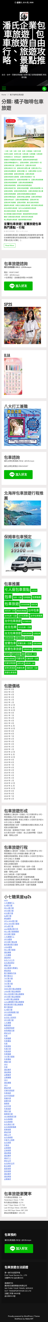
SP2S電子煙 (9, 911)
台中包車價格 (23, 616)
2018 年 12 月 (9, 783)
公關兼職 (7, 1077)
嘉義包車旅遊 (19, 638)
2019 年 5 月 (9, 770)
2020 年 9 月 (9, 731)
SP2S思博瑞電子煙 (11, 1012)
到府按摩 (7, 1171)
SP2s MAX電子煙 (10, 921)
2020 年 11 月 (9, 726)
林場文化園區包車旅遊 (22, 205)
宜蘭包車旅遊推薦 (37, 180)
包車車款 (7, 1046)
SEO (6, 1064)
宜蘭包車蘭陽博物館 (22, 200)
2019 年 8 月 (9, 762)
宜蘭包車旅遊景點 (10, 185)
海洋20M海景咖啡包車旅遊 (27, 208)
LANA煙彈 (8, 947)
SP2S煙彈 (8, 939)
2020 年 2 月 (9, 747)
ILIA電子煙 (8, 905)
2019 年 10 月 (9, 757)
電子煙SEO (8, 976)
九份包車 (34, 590)
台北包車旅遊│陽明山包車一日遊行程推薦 (20, 885)
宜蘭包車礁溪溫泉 (10, 197)
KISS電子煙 (8, 913)
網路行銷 (7, 965)
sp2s (6, 900)
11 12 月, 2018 (22, 231)
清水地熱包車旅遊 (10, 211)
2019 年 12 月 (9, 752)
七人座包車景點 (17, 589)
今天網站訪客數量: (11, 1197)
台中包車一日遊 (11, 616)
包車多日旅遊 (8, 154)
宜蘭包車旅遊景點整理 (24, 185)
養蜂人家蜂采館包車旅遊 (12, 217)
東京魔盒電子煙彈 (11, 945)
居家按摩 (7, 1169)
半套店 (6, 1145)
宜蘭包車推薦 (8, 174)
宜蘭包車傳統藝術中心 (11, 163)
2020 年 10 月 (9, 728)
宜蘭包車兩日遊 (9, 165)
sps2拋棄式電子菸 (11, 929)
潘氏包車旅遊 (10, 231)
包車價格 (27, 597)
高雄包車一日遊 (32, 668)
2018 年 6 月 (9, 799)
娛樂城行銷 (8, 1114)
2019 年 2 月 (9, 778)
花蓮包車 (20, 658)
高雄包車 (21, 668)
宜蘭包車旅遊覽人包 (36, 188)
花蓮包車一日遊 (32, 659)
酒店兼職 (7, 952)
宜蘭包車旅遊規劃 (23, 188)
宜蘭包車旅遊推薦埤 (10, 183)
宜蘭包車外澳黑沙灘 (23, 168)
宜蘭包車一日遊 (25, 643)
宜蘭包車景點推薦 (10, 194)
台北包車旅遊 (13, 633)
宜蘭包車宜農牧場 (10, 171)
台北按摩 (7, 1143)
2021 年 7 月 (9, 715)
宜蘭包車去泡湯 (30, 165)
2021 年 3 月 (9, 723)
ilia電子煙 (7, 916)
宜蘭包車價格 (24, 163)
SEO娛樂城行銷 (10, 1117)
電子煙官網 (8, 1007)
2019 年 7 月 (9, 765)
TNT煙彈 (7, 981)
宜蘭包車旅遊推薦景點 (25, 183)
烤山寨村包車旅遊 (23, 211)
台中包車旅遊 (13, 620)
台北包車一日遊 (24, 627)
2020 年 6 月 (9, 739)
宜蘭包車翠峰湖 (36, 197)
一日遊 (6, 151)
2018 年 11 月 (9, 786)
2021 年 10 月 (9, 710)
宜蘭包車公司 (19, 165)
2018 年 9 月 (9, 791)
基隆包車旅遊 (29, 638)
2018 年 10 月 (9, 788)
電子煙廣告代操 (10, 973)
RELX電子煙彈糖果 (11, 932)
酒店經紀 (7, 958)
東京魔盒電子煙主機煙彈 (13, 1004)
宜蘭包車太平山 (36, 168)
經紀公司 (7, 1033)
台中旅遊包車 (27, 621)
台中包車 (33, 610)
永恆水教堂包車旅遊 (10, 208)
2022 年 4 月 (9, 695)
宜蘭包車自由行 (9, 200)
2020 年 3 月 (9, 744)
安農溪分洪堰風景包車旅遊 (13, 160)
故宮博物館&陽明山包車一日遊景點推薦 (19, 877)
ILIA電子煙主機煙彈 (11, 999)
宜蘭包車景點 (8, 191)
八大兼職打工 (9, 903)
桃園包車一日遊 (31, 654)
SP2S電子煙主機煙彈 (12, 997)
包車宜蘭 (25, 154)
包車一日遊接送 (27, 151)
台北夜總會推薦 (10, 1127)
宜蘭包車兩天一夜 (36, 163)
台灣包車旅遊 (9, 638)
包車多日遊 (17, 154)
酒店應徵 (7, 1072)
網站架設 (7, 971)
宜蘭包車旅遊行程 (10, 188)
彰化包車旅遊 (37, 649)
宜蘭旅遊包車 (27, 649)
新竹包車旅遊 (16, 654)
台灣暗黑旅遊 (9, 1028)
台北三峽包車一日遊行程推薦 (15, 874)
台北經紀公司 (9, 1163)
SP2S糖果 (8, 1015)
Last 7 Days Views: (11, 1205)
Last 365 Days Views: (12, 1210)
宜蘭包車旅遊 (29, 174)
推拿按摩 (7, 1025)
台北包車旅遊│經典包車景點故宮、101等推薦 (21, 880)
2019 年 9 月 (9, 760)
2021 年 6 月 (9, 718)
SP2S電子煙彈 (9, 934)
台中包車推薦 (36, 616)
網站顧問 (7, 919)
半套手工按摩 (9, 1140)
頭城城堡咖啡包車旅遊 (30, 214)
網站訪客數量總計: (11, 1213)
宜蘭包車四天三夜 (10, 168)
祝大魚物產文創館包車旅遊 (13, 214)
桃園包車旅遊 (9, 659)
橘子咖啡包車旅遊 (37, 205)
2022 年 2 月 (9, 700)
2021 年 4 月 (9, 721)
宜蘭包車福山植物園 (23, 197)
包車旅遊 (39, 154)
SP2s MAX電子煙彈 (11, 924)
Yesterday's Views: (11, 1200)
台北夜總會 (8, 1119)
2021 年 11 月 (9, 708)
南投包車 (34, 604)
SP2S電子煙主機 (10, 942)
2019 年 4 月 (9, 773)
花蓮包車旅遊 (10, 663)
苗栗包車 (20, 663)
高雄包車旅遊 (10, 672)
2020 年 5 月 (9, 741)
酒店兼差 (7, 1070)
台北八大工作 (9, 960)
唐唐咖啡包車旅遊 (28, 157)
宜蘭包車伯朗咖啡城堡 (30, 160)
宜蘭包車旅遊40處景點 (11, 177)
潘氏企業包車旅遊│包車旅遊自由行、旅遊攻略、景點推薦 (24, 47)
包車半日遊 (37, 151)
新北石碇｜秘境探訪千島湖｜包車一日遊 (19, 830)
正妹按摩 (7, 1148)
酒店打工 (7, 1158)
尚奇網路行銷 (9, 1031)
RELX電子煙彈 (9, 950)
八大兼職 (7, 955)
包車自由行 (17, 157)
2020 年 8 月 (9, 734)
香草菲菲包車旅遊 (27, 217)
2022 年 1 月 (9, 702)
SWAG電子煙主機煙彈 (12, 989)
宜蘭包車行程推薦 (10, 202)
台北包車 (10, 627)
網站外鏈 (7, 1088)
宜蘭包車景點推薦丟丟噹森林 (26, 194)
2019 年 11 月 (9, 754)
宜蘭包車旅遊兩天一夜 (27, 177)
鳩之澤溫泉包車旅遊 (10, 220)
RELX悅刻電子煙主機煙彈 (14, 994)
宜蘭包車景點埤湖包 (20, 191)
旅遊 (23, 654)
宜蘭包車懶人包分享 (35, 171)
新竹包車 (7, 654)
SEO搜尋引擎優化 (11, 968)
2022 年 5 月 (9, 692)
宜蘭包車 (10, 643)
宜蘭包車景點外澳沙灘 (35, 191)
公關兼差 (7, 1075)
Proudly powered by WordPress (20, 1316)
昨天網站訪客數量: (11, 1203)
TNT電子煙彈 (9, 1057)
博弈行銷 (7, 1111)
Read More (9, 245)
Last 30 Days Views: (12, 1208)
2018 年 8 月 (9, 794)
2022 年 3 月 (9, 697)
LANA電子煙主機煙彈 (12, 991)
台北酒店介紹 (9, 1124)
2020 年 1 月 (9, 749)
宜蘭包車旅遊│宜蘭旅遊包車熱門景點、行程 (22, 225)
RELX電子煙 (9, 908)
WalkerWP (29, 1319)
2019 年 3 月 (9, 775)
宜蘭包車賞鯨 (21, 202)
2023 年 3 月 (9, 689)
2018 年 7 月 (9, 796)
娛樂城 (6, 1103)
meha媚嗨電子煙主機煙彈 (14, 1002)
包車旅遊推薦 (25, 604)
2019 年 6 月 (9, 768)
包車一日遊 (17, 151)
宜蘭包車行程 (34, 200)
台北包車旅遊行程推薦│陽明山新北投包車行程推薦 (23, 882)
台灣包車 (36, 634)
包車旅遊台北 (8, 157)
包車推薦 (32, 154)
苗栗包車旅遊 (10, 668)
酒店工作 (7, 1135)
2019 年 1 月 (9, 781)
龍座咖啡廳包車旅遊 (25, 220)
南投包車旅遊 (21, 611)
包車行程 (7, 1049)
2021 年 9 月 (9, 713)
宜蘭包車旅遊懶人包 (23, 180)
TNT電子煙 (8, 978)
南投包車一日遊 (10, 611)
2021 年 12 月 (9, 705)
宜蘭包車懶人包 (22, 171)
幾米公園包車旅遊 (33, 202)
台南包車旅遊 (27, 633)
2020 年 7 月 (9, 736)
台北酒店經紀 (9, 963)
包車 (10, 151)
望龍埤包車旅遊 (9, 205)
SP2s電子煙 (8, 926)
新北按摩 (7, 1166)
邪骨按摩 (7, 1130)
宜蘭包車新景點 (19, 174)
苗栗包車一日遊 (30, 663)
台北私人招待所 (10, 1018)
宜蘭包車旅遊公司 (10, 180)
